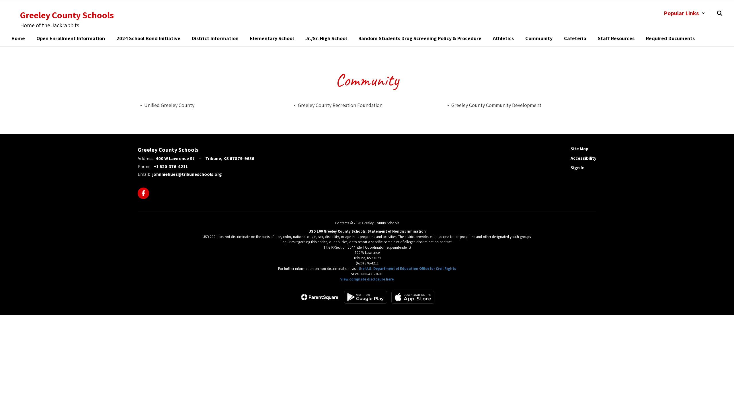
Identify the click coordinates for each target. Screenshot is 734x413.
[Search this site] (720, 13)
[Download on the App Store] (412, 297)
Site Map (579, 149)
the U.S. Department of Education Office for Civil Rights (407, 268)
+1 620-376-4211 (171, 166)
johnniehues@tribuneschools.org (187, 174)
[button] (684, 13)
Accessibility (583, 158)
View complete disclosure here (367, 279)
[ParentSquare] (320, 297)
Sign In (578, 168)
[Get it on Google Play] (365, 297)
